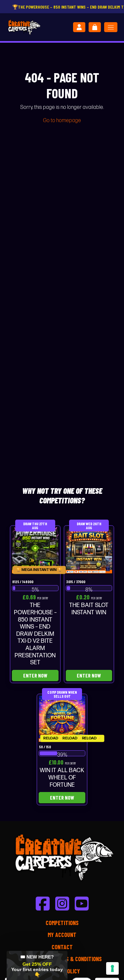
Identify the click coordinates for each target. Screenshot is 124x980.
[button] (37, 965)
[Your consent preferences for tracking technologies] (112, 968)
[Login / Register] (79, 27)
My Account (62, 934)
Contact (62, 947)
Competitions (62, 922)
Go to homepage (62, 120)
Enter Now (35, 675)
